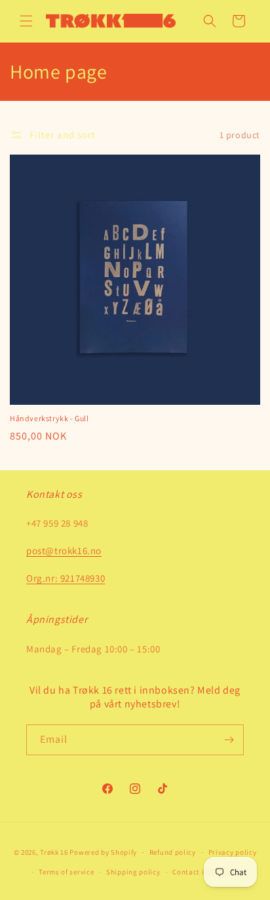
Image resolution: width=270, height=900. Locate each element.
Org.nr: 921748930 (65, 578)
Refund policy (172, 852)
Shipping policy (133, 871)
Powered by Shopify (103, 852)
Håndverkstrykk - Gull (49, 418)
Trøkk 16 (54, 852)
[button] (26, 21)
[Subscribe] (228, 739)
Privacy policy (232, 852)
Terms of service (66, 871)
